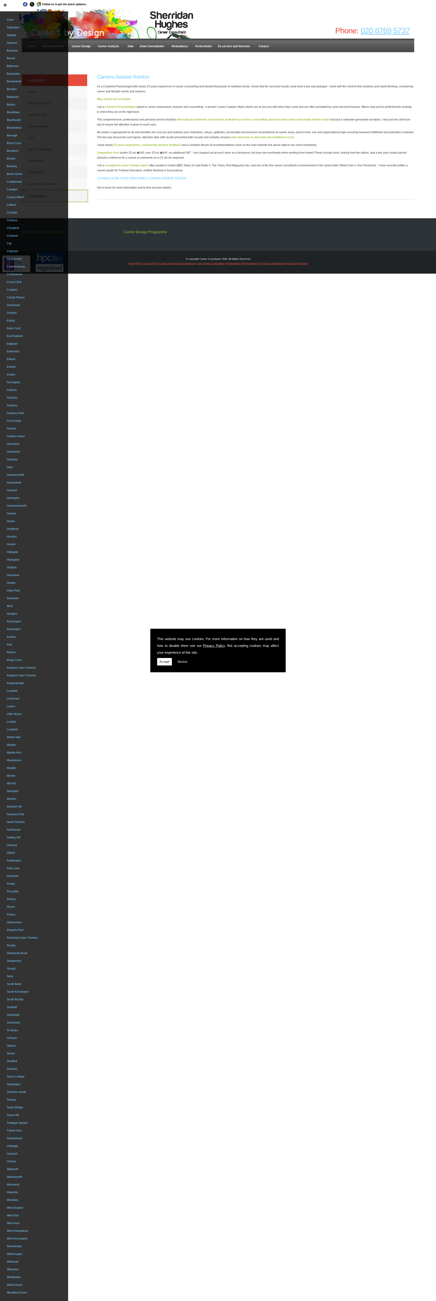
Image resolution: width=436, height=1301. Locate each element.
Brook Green (14, 174)
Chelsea (12, 220)
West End (13, 1215)
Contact (264, 46)
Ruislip (11, 945)
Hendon (12, 536)
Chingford (13, 228)
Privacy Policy (214, 646)
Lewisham (13, 698)
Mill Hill (11, 783)
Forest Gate (14, 420)
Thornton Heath (16, 1092)
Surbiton (12, 1068)
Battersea (13, 66)
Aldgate (11, 35)
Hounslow (13, 575)
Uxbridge (12, 1146)
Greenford (13, 444)
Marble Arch (14, 752)
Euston (11, 374)
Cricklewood (14, 274)
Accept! (164, 661)
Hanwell (12, 490)
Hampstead (14, 482)
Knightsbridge (15, 683)
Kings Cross (14, 660)
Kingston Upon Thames (21, 667)
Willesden (13, 1269)
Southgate (13, 1014)
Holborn (12, 567)
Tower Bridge (15, 1107)
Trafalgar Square (17, 1122)
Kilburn (11, 652)
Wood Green (14, 1284)
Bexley (11, 104)
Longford (12, 729)
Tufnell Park (14, 1130)
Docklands (13, 305)
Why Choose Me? (147, 263)
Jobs (130, 46)
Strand (11, 1053)
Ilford (10, 606)
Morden (11, 798)
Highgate (12, 552)
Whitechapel (14, 1254)
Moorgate (13, 791)
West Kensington (17, 1238)
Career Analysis (108, 46)
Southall (12, 1007)
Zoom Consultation (152, 46)
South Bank (14, 984)
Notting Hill (13, 837)
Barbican (12, 50)
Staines (11, 1045)
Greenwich (13, 451)
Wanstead (13, 1184)
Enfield (11, 366)
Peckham (12, 876)
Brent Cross (14, 143)
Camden (12, 189)
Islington (12, 613)
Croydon (12, 289)
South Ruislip (15, 999)
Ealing (11, 320)
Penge (11, 883)
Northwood (13, 829)
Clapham (12, 251)
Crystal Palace (16, 297)
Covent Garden (16, 266)
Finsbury (12, 405)
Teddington (14, 1084)
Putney (11, 914)
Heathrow (13, 528)
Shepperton (14, 960)
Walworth (12, 1169)
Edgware (12, 343)
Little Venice (14, 714)
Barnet (11, 58)
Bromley (12, 166)
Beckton (12, 89)
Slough (11, 968)
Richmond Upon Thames (22, 937)
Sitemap (303, 263)
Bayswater (13, 73)
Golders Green (16, 436)
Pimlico (11, 899)
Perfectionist (203, 46)
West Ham (13, 1223)
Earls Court (14, 328)
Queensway (14, 922)
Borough (12, 135)
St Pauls (12, 1038)
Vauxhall (12, 1153)
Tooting (11, 1099)
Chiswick (12, 235)
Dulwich (12, 312)
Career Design (81, 46)
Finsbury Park (15, 413)
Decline (182, 661)
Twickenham (14, 1138)
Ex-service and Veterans (234, 46)
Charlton (12, 212)
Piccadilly (13, 891)
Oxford (11, 852)
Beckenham (14, 81)
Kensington (14, 629)
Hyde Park (13, 590)
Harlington (13, 498)
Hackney (12, 459)
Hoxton (11, 582)
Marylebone (14, 760)
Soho (10, 976)
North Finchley (16, 822)
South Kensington (18, 991)
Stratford (12, 1061)
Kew (9, 644)
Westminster (14, 1246)
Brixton (11, 158)
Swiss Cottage (16, 1076)
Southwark (13, 1022)
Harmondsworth (17, 505)
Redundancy (180, 46)
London (11, 721)
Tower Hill (13, 1115)
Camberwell (14, 181)
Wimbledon (14, 1277)
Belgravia (13, 96)
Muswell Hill (14, 806)
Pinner (11, 906)
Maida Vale (14, 737)
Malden (11, 744)
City (9, 243)
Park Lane (13, 868)
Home (132, 263)
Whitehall (12, 1261)
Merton (11, 775)
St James (12, 1030)
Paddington (14, 860)
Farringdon (13, 382)
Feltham (12, 390)
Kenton (11, 636)
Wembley (12, 1200)
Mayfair (11, 768)
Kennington (14, 621)
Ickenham (13, 598)
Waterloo (12, 1192)
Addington (13, 27)
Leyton (11, 706)
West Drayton (15, 1207)
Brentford (12, 150)
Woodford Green (17, 1292)
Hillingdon (13, 559)
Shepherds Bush (17, 953)
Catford (11, 204)
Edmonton (13, 351)
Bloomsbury (14, 127)
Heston (11, 544)
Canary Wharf (15, 197)
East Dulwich (15, 336)
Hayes (11, 521)
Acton (10, 19)
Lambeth (12, 690)
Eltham (11, 359)
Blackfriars (13, 112)
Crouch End (14, 282)
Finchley (12, 397)
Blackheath (14, 120)
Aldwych (12, 42)
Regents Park (15, 930)
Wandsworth (14, 1176)
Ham (10, 467)
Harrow (11, 513)
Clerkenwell (14, 258)
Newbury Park (15, 814)
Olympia (12, 845)
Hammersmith (15, 474)
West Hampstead (17, 1230)
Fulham (11, 428)
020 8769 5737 (385, 30)
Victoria (11, 1161)
